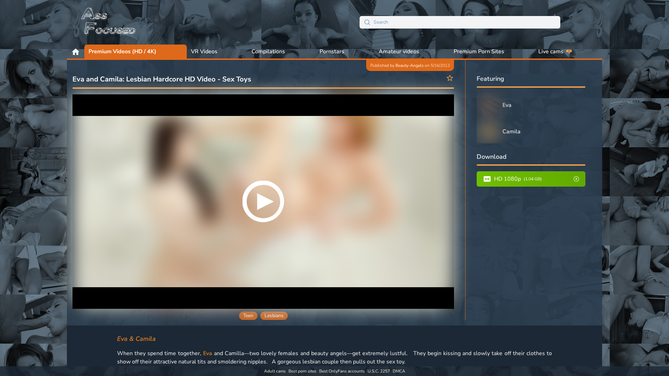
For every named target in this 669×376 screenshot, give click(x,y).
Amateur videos (399, 51)
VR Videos (204, 51)
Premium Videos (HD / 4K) (122, 51)
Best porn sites (302, 371)
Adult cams (275, 371)
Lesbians (274, 315)
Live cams (550, 51)
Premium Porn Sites (479, 51)
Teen (248, 315)
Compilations (268, 51)
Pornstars (332, 51)
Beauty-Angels (409, 65)
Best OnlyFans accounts (342, 371)
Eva (207, 353)
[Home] (108, 22)
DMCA (399, 371)
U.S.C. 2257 (379, 371)
